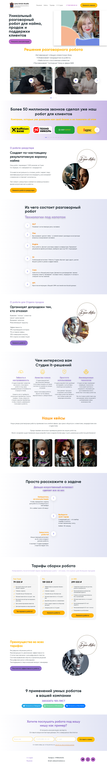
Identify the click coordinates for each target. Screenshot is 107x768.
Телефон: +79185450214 (56, 757)
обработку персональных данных (64, 744)
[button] (96, 80)
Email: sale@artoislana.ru (56, 761)
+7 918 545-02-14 (71, 5)
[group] (20, 130)
